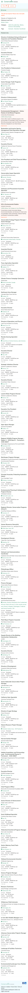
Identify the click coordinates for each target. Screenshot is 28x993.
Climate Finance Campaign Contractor (12, 278)
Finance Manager (6, 583)
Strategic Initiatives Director (9, 364)
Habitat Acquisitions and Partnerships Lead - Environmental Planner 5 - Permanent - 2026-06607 (12, 754)
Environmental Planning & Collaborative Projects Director (13, 491)
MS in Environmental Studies (10, 204)
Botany (22, 25)
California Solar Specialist (9, 697)
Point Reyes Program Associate (10, 620)
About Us (3, 986)
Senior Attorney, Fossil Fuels (9, 845)
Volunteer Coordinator (20, 29)
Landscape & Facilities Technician (11, 948)
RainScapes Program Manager (10, 457)
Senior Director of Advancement (11, 801)
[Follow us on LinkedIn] (25, 983)
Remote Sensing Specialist (9, 337)
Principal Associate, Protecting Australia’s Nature (14, 475)
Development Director (8, 538)
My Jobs (4, 10)
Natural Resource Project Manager (11, 725)
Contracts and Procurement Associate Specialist (12, 189)
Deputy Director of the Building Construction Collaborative (10, 636)
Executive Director (6, 53)
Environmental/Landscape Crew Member (13, 964)
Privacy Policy (14, 986)
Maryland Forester (6, 598)
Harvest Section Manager (9, 739)
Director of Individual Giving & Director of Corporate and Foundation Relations (13, 38)
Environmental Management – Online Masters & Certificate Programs (12, 112)
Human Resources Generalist (10, 524)
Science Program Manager (9, 873)
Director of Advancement (8, 97)
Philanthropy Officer (7, 569)
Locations (12, 6)
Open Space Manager (7, 424)
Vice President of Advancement (10, 68)
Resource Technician (7, 887)
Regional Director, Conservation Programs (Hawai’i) (14, 508)
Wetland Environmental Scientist (11, 859)
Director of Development (8, 666)
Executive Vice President (8, 409)
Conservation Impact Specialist (10, 173)
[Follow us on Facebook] (23, 983)
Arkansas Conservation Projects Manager (13, 933)
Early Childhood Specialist (9, 814)
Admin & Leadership (13, 25)
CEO (2, 235)
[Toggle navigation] (2, 2)
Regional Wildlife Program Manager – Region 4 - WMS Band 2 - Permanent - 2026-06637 (13, 440)
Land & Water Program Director (10, 394)
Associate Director (6, 249)
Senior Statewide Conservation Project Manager (12, 682)
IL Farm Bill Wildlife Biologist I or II (12, 918)
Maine (6, 22)
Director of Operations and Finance (11, 321)
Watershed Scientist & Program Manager (13, 830)
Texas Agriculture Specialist (9, 263)
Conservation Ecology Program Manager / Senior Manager (13, 221)
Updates (8, 986)
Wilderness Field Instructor (9, 902)
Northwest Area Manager (9, 292)
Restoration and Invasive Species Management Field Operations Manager (13, 129)
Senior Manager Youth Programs (11, 82)
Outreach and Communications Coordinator (10, 553)
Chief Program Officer (7, 787)
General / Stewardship (14, 26)
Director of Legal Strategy (9, 711)
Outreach (10, 29)
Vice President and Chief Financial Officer (14, 159)
